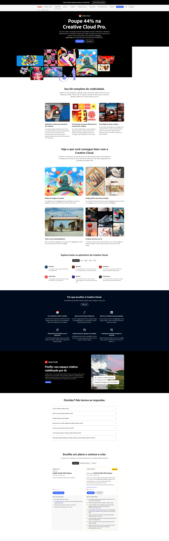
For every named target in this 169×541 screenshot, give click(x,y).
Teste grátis (112, 6)
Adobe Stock (117, 319)
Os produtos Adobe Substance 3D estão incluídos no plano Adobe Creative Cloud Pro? (74, 438)
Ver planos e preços (58, 492)
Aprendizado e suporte (82, 6)
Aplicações (65, 6)
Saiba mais (84, 304)
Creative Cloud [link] (58, 6)
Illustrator (111, 201)
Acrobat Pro (106, 266)
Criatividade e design (47, 6)
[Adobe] (39, 7)
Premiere (58, 242)
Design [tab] (86, 260)
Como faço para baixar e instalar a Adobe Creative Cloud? (67, 433)
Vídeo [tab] (90, 260)
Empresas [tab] (94, 463)
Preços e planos (92, 6)
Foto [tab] (81, 260)
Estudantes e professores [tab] (85, 463)
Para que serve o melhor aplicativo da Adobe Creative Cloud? (68, 423)
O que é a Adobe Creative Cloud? (61, 408)
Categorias (72, 6)
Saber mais (94, 487)
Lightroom (47, 203)
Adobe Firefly (52, 276)
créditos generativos (60, 501)
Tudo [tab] (95, 260)
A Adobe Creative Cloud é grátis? (61, 418)
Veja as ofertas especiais (99, 2)
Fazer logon (131, 6)
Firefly (119, 242)
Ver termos (98, 35)
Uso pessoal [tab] (75, 463)
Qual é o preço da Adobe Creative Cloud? (63, 413)
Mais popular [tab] (76, 260)
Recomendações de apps (102, 6)
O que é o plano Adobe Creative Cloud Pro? (63, 428)
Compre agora (120, 6)
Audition (65, 243)
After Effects (75, 242)
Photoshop (59, 201)
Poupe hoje (80, 41)
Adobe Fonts (79, 320)
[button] (126, 7)
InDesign (91, 203)
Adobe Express (106, 276)
